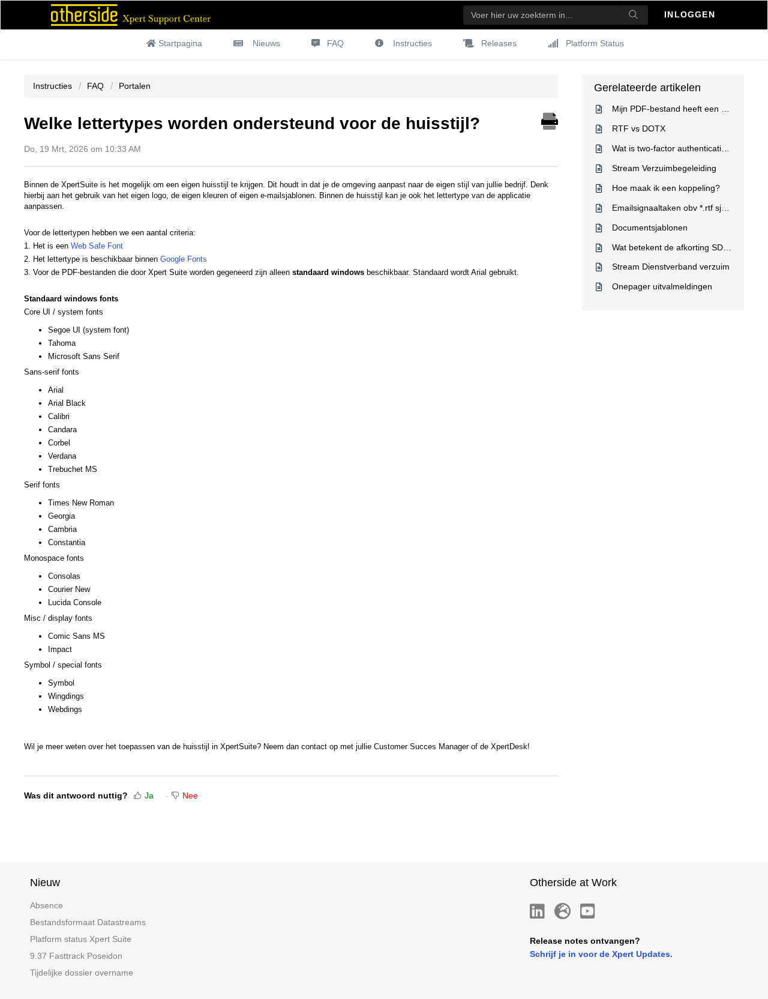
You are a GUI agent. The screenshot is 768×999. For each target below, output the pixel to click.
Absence (46, 905)
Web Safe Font (97, 245)
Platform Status (595, 43)
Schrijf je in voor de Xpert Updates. (601, 954)
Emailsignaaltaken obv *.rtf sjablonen (682, 208)
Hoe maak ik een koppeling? (666, 188)
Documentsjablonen (650, 227)
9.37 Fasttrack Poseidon (76, 956)
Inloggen (691, 14)
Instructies (412, 43)
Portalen (135, 86)
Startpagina (180, 43)
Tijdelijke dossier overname (81, 972)
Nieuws (266, 43)
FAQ (335, 43)
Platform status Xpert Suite (80, 939)
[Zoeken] (633, 15)
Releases (499, 43)
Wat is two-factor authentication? (674, 148)
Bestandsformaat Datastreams (88, 922)
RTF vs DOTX (638, 128)
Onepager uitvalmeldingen (662, 286)
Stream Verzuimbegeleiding (664, 168)
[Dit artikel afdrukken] (549, 119)
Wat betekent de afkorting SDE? (672, 247)
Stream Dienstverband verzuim (671, 266)
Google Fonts (183, 259)
